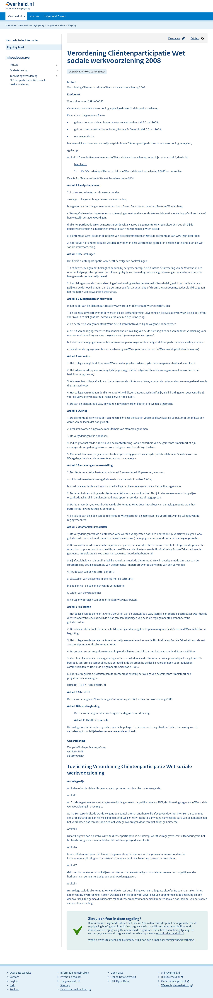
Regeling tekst (15, 47)
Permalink (174, 38)
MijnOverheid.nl (170, 972)
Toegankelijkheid (70, 981)
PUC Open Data (120, 981)
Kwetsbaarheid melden (73, 989)
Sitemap (65, 985)
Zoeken (34, 16)
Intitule (14, 64)
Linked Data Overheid (123, 977)
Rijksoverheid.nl (170, 977)
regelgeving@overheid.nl (180, 940)
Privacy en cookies (70, 977)
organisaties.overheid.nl (170, 933)
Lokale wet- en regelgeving (31, 25)
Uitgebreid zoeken (56, 25)
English (14, 981)
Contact (14, 977)
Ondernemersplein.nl (173, 981)
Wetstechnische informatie (22, 40)
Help (12, 985)
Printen (195, 38)
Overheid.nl (15, 17)
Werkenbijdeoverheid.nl (175, 985)
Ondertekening (18, 70)
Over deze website (20, 972)
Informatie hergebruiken (74, 972)
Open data (117, 972)
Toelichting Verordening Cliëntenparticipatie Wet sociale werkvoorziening (28, 80)
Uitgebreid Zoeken (55, 16)
